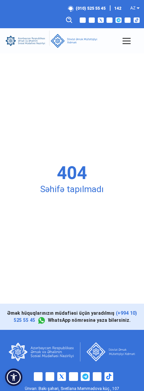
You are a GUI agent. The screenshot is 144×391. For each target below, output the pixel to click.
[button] (14, 377)
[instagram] (92, 20)
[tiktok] (137, 20)
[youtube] (109, 20)
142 (117, 8)
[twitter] (101, 20)
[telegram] (119, 20)
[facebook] (83, 20)
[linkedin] (128, 20)
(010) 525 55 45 (90, 8)
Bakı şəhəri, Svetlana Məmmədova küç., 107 (79, 388)
